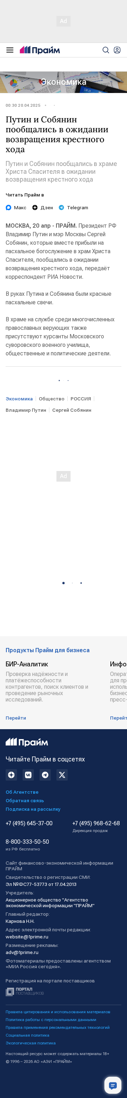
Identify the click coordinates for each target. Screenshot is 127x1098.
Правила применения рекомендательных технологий (58, 1027)
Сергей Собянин (71, 410)
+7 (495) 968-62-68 (96, 826)
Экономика (63, 82)
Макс (20, 207)
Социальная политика (27, 1035)
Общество (52, 398)
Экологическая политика (31, 1043)
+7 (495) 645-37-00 (29, 823)
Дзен (47, 207)
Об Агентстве (22, 792)
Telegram (77, 207)
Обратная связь (25, 800)
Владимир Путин (26, 410)
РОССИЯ (81, 398)
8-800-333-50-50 (27, 845)
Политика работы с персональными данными (51, 1019)
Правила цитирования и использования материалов (58, 1011)
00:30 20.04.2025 (23, 105)
